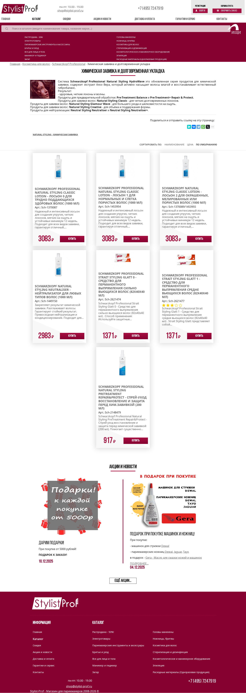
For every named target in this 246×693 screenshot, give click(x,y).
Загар (27, 59)
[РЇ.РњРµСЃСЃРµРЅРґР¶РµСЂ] (189, 127)
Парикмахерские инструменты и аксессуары (47, 44)
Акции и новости (102, 19)
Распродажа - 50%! (34, 37)
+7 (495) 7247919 (150, 8)
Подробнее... (139, 563)
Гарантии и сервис (185, 19)
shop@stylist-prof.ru (70, 10)
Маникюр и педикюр (35, 55)
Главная (10, 19)
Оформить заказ (229, 10)
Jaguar (178, 552)
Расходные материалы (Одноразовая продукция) (141, 59)
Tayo (186, 552)
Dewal (165, 546)
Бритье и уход (32, 48)
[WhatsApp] (203, 127)
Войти (202, 10)
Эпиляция (121, 55)
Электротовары (32, 41)
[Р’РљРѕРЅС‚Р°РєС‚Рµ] (194, 127)
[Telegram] (198, 127)
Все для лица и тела (35, 52)
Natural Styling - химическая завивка (55, 134)
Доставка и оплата (145, 19)
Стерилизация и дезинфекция (131, 48)
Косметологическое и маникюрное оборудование (143, 52)
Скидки (67, 19)
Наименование (174, 144)
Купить (72, 239)
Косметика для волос (127, 44)
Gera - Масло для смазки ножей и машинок (173, 557)
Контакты (222, 19)
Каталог (36, 19)
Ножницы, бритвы (125, 41)
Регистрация (200, 6)
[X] (208, 127)
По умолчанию (206, 144)
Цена (190, 144)
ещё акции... (123, 581)
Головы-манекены (125, 37)
